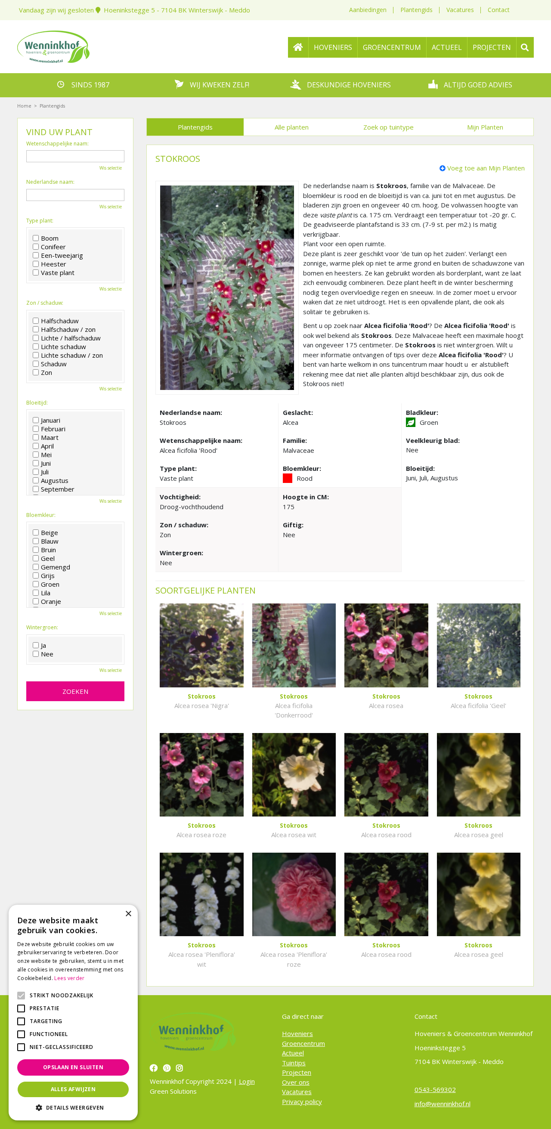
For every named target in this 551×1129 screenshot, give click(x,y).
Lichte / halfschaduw (71, 338)
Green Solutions (173, 1091)
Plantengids (416, 10)
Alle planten (292, 127)
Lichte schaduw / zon (72, 355)
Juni (46, 463)
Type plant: (39, 221)
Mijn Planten (485, 127)
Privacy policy (302, 1101)
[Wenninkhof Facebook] (155, 1068)
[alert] (73, 1012)
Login (247, 1081)
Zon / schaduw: (44, 303)
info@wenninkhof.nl (443, 1103)
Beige (49, 532)
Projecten (296, 1072)
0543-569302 (435, 1089)
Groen (50, 584)
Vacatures (460, 10)
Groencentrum (303, 1043)
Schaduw (54, 364)
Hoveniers (297, 1033)
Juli (45, 472)
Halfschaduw (60, 321)
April (47, 446)
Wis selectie (110, 168)
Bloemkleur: (41, 515)
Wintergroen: (42, 628)
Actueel (293, 1053)
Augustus (54, 480)
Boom (50, 238)
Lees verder (69, 978)
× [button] (128, 914)
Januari (50, 420)
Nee (47, 654)
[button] (73, 1107)
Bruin (48, 550)
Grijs (48, 575)
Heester (53, 264)
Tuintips (294, 1062)
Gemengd (55, 567)
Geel (48, 558)
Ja (43, 645)
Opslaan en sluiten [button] (73, 1067)
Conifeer (53, 247)
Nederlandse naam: (50, 182)
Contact (499, 10)
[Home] (298, 47)
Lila (45, 593)
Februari (53, 429)
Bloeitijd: (37, 403)
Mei (46, 455)
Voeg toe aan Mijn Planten (486, 168)
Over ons (296, 1082)
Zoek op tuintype (388, 127)
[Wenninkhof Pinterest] (168, 1068)
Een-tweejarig (62, 255)
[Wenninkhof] (53, 45)
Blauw (50, 541)
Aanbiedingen (368, 10)
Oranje (51, 601)
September (57, 489)
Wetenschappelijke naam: (57, 144)
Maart (50, 437)
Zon (46, 372)
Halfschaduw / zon (68, 329)
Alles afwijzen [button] (73, 1089)
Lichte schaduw (63, 346)
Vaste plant (57, 272)
